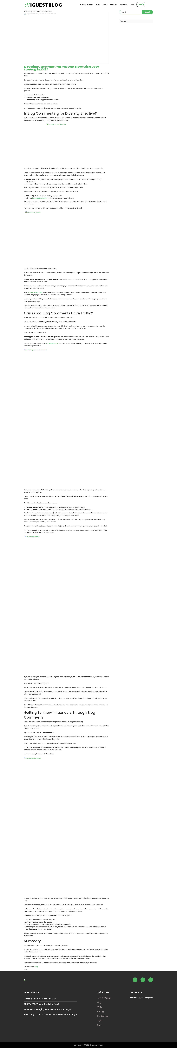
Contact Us (102, 1016)
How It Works (86, 5)
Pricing (113, 5)
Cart (99, 1025)
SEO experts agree (34, 292)
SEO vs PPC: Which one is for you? (41, 1004)
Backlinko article (52, 343)
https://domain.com (39, 198)
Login (132, 5)
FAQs (105, 5)
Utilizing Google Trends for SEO (40, 998)
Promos (123, 5)
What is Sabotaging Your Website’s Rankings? (47, 1009)
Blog (98, 5)
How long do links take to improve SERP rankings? (50, 1014)
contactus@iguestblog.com (141, 998)
